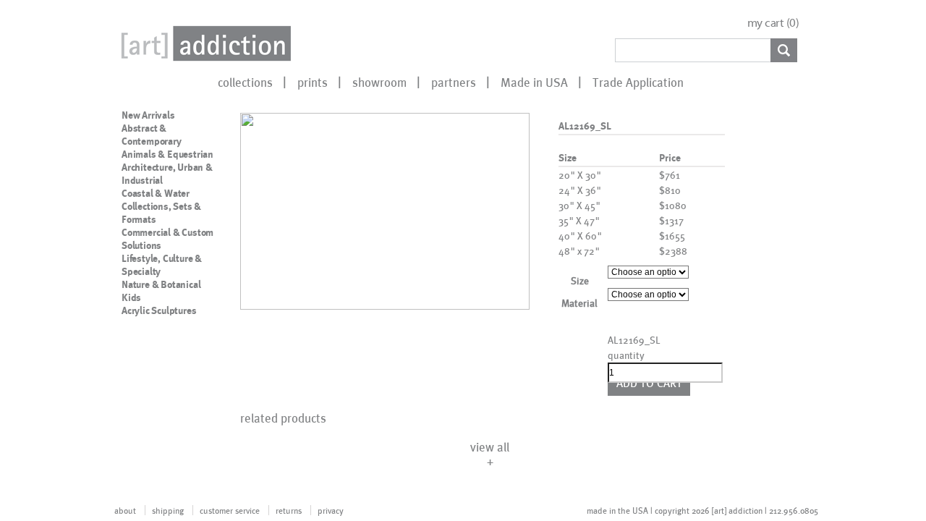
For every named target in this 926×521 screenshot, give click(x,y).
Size (580, 280)
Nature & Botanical (161, 284)
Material (579, 303)
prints (312, 82)
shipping (168, 510)
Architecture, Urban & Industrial (167, 173)
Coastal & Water (156, 193)
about (125, 510)
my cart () (773, 23)
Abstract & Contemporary (152, 134)
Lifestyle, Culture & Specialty (162, 265)
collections (245, 82)
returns (289, 510)
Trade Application (638, 82)
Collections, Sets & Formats (161, 212)
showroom (379, 82)
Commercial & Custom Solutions (167, 238)
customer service (230, 510)
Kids (131, 297)
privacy (331, 510)
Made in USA (534, 82)
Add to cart (649, 382)
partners (453, 82)
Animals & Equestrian (167, 154)
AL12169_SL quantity (632, 347)
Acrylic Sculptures (159, 310)
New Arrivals (148, 115)
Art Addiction (203, 43)
